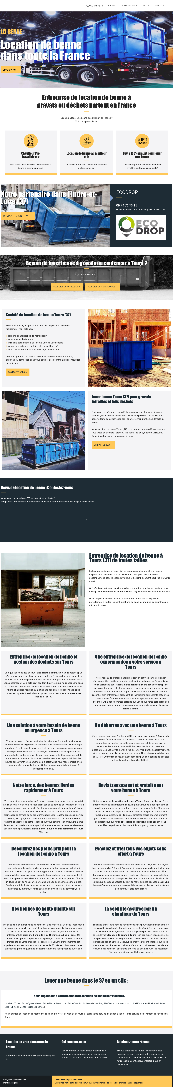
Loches (40, 1007)
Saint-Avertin (74, 1003)
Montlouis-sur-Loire (126, 1003)
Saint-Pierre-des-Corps (54, 1003)
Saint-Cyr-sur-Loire (31, 1003)
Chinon (14, 1007)
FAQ (144, 5)
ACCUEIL (112, 5)
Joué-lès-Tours (12, 1003)
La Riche (153, 1003)
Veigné (31, 1007)
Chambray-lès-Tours (103, 1003)
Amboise (87, 1003)
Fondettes (142, 1003)
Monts (22, 1007)
